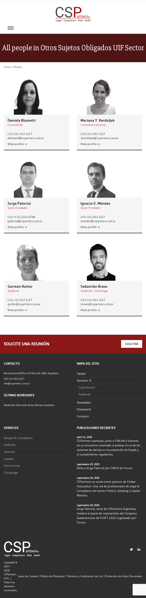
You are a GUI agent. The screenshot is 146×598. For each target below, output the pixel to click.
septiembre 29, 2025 (88, 464)
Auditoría (84, 394)
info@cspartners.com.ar (17, 383)
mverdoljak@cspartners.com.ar (100, 138)
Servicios (82, 380)
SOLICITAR (131, 344)
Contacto (83, 416)
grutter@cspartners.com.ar (24, 304)
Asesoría (9, 452)
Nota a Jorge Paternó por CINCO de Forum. (105, 468)
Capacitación (87, 387)
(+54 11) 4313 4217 (20, 134)
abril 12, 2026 (84, 437)
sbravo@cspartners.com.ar (97, 304)
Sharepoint (84, 409)
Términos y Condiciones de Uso (85, 576)
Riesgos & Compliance (18, 438)
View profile (16, 144)
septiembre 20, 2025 (88, 477)
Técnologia (11, 472)
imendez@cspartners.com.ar (98, 221)
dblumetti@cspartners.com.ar (26, 138)
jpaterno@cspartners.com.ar (25, 221)
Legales (8, 459)
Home (7, 67)
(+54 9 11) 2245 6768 (21, 217)
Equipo (81, 373)
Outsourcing (11, 465)
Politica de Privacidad (52, 576)
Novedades (84, 402)
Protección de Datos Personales (123, 576)
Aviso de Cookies (28, 576)
